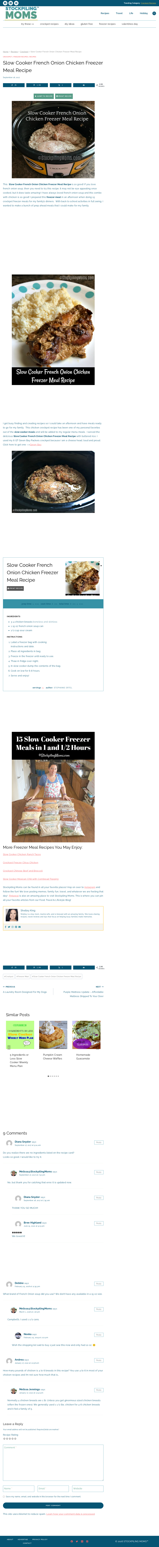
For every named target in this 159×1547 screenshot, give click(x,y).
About (10, 1539)
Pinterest (14, 895)
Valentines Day (130, 24)
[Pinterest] (16, 3)
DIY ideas (69, 24)
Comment (10, 1447)
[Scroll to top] (153, 1538)
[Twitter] (9, 927)
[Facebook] (5, 3)
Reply (98, 1142)
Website (77, 1488)
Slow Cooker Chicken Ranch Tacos (22, 854)
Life (131, 13)
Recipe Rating (10, 1434)
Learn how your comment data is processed (70, 1514)
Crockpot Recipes (148, 3)
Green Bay (35, 444)
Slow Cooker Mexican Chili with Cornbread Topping (31, 879)
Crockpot (24, 52)
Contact (27, 1543)
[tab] (48, 1076)
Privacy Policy (40, 1539)
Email (42, 1488)
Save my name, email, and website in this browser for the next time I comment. (43, 1496)
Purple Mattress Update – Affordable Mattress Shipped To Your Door (83, 992)
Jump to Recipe (44, 96)
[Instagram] (10, 3)
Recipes (105, 13)
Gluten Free (87, 24)
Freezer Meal (23, 976)
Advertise (23, 1539)
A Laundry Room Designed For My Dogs (25, 989)
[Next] (97, 1047)
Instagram (89, 887)
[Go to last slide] (8, 1047)
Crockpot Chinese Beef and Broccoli (23, 870)
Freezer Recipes (107, 24)
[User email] (19, 927)
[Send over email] (84, 85)
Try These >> (27, 24)
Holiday (144, 13)
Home (5, 52)
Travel (119, 13)
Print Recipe (65, 96)
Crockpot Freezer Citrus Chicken (20, 862)
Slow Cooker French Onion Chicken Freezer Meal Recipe (56, 976)
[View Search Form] (154, 13)
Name (8, 1488)
